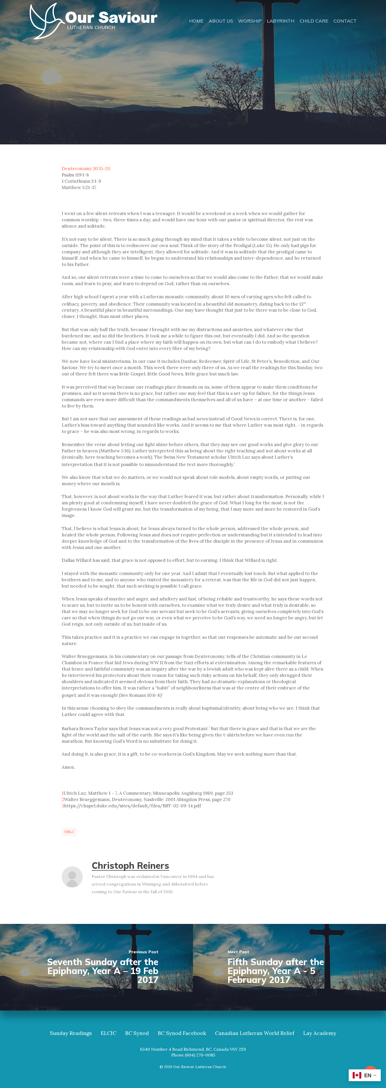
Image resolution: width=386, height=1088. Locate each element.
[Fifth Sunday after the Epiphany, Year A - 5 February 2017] (289, 967)
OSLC (69, 831)
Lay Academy (319, 1033)
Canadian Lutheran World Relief (254, 1033)
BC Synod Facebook (182, 1033)
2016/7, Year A (179, 108)
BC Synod (137, 1033)
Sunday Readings (71, 1033)
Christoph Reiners (130, 865)
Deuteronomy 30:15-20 (86, 168)
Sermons (213, 108)
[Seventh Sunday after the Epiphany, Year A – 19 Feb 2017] (96, 967)
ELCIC (108, 1033)
